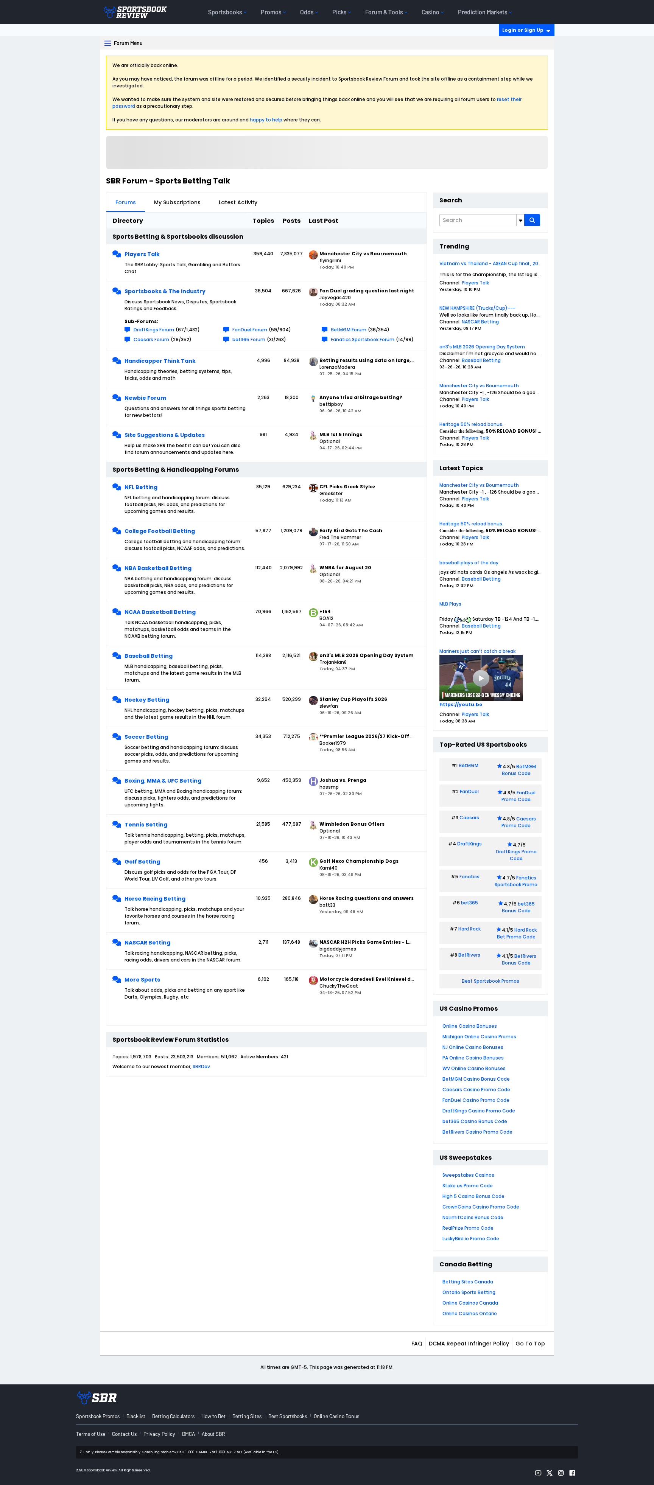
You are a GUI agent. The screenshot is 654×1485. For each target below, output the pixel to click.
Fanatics (469, 876)
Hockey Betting (147, 700)
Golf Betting (142, 861)
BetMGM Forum (348, 329)
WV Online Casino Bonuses (474, 1068)
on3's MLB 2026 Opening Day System (482, 346)
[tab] (125, 202)
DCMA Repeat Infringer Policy (469, 1343)
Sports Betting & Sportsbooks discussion (177, 236)
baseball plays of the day (468, 562)
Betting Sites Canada (467, 1281)
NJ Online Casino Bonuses (472, 1047)
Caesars (469, 817)
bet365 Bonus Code (518, 907)
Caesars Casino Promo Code (476, 1089)
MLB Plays (450, 604)
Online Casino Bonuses (469, 1026)
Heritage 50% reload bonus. (471, 424)
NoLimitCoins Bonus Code (472, 1217)
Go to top (530, 1343)
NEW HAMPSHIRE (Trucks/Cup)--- (477, 308)
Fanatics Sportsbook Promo (516, 881)
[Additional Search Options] (520, 220)
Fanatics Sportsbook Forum (362, 339)
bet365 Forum (248, 339)
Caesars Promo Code (518, 822)
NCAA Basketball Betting (160, 612)
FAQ (416, 1343)
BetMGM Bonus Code (519, 770)
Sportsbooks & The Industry (165, 291)
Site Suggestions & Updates (165, 435)
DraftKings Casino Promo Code (478, 1111)
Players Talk (142, 254)
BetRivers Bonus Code (519, 959)
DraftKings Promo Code (516, 855)
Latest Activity (238, 202)
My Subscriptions (177, 202)
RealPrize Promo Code (468, 1228)
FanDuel (469, 791)
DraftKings (469, 843)
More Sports (142, 979)
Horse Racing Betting (155, 898)
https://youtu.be (460, 704)
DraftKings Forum (154, 329)
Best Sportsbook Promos (490, 981)
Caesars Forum (151, 339)
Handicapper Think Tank (160, 361)
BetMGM (468, 765)
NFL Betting (141, 487)
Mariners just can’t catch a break (477, 651)
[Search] (532, 220)
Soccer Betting (146, 737)
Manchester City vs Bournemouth (479, 385)
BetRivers (469, 955)
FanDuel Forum (249, 329)
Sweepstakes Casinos (468, 1175)
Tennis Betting (146, 824)
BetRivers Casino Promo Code (477, 1132)
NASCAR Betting (147, 942)
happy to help (266, 120)
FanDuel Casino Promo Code (475, 1100)
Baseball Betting (149, 656)
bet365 (469, 902)
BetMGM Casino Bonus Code (476, 1079)
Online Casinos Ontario (469, 1313)
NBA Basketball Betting (158, 568)
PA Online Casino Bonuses (473, 1058)
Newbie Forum (145, 398)
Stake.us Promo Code (467, 1185)
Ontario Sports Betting (468, 1292)
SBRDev (201, 1066)
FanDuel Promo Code (518, 796)
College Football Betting (160, 531)
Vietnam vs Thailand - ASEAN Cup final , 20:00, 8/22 (498, 263)
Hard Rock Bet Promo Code (517, 933)
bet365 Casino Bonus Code (474, 1121)
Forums (125, 202)
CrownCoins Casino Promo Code (480, 1207)
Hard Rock (469, 929)
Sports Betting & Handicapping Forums (175, 469)
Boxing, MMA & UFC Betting (163, 780)
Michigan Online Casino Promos (479, 1036)
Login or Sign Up (522, 30)
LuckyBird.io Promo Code (470, 1238)
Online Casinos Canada (470, 1303)
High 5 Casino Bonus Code (473, 1196)
